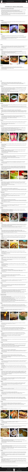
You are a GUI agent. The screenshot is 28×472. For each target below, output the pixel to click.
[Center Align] (21, 1)
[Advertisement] (14, 17)
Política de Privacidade (8, 470)
